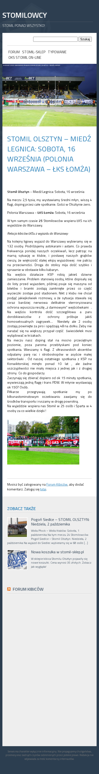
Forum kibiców (28, 589)
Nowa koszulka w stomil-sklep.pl (57, 552)
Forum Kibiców (57, 484)
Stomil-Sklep (33, 52)
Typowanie (57, 52)
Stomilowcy (24, 15)
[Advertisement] (43, 705)
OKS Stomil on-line (24, 57)
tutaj (43, 489)
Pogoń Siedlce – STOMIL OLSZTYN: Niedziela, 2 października (60, 521)
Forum (14, 52)
